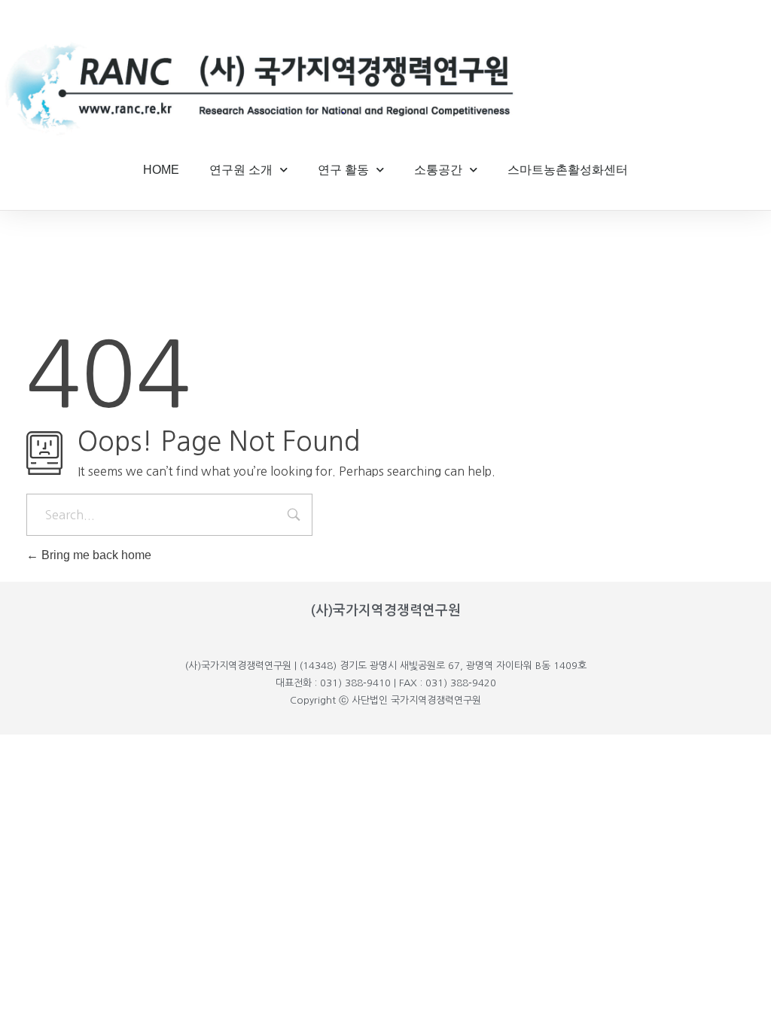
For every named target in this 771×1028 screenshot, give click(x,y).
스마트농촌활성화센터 (567, 169)
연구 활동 (343, 169)
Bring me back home (94, 555)
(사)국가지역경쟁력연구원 (386, 610)
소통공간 (438, 169)
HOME (161, 169)
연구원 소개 (241, 169)
